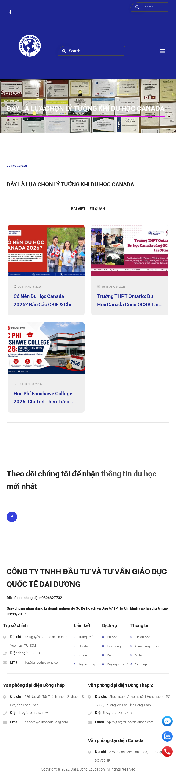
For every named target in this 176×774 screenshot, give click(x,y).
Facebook (12, 517)
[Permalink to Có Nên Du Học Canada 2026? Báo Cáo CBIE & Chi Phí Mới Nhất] (46, 275)
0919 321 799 (40, 713)
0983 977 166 (125, 713)
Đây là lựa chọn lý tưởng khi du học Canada (70, 184)
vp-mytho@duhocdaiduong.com (130, 722)
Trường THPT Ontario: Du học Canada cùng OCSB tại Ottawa (128, 299)
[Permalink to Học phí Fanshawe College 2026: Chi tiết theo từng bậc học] (46, 372)
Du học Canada (17, 165)
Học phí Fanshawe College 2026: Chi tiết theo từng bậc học (43, 397)
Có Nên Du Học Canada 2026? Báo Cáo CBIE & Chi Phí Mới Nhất (42, 299)
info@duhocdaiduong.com (41, 662)
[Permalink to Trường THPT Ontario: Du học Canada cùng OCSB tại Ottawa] (129, 275)
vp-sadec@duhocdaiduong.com (45, 722)
